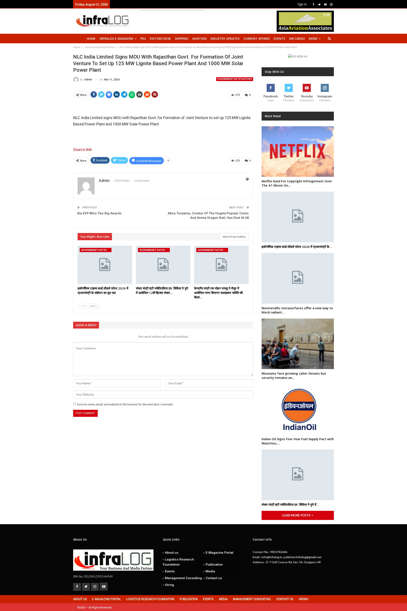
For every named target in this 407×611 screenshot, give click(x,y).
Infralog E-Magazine (116, 39)
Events (279, 39)
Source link (82, 149)
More (313, 39)
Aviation (199, 39)
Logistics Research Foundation (178, 562)
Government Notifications (234, 79)
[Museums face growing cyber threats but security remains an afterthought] (298, 344)
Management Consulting (183, 578)
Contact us (214, 578)
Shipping (181, 39)
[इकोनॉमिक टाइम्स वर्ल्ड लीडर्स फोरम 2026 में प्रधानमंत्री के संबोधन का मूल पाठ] (105, 265)
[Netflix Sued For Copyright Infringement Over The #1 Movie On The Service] (298, 151)
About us (171, 553)
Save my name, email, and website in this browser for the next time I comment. (125, 404)
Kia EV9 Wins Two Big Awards (99, 213)
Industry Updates (225, 39)
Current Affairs (257, 39)
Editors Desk (160, 39)
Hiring (169, 585)
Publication (214, 564)
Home (91, 39)
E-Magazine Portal (219, 553)
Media (210, 571)
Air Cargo (297, 39)
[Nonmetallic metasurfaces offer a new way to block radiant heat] (298, 278)
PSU (143, 39)
